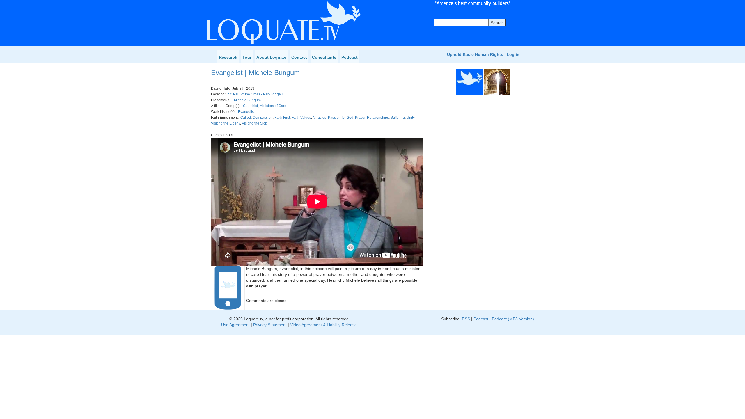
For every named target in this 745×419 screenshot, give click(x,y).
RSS (466, 319)
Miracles (319, 118)
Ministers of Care (273, 106)
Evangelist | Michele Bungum (255, 73)
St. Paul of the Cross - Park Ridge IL (256, 94)
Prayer (360, 118)
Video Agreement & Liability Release (323, 324)
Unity (410, 118)
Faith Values (301, 118)
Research (228, 57)
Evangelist (246, 112)
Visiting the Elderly (225, 123)
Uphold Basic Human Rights (475, 54)
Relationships (378, 118)
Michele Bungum (247, 100)
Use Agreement (235, 324)
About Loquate (271, 57)
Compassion (263, 118)
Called (245, 118)
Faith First (282, 118)
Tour (246, 57)
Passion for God (340, 118)
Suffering (398, 118)
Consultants (324, 57)
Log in (513, 54)
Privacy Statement (270, 324)
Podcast (349, 57)
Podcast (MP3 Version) (513, 319)
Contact (299, 57)
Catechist (250, 106)
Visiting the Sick (254, 123)
